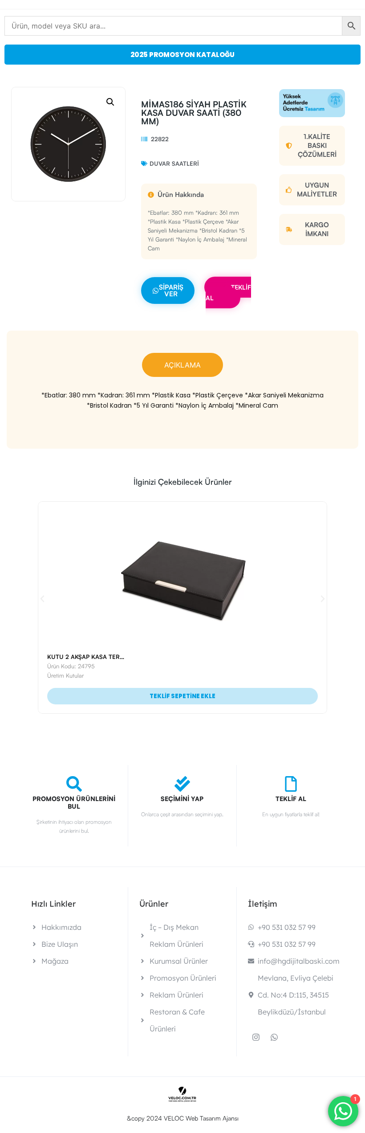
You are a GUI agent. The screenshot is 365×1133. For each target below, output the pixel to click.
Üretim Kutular (65, 675)
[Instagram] (256, 1037)
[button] (110, 102)
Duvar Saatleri (174, 163)
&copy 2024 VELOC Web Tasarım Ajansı (183, 1118)
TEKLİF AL (228, 292)
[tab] (182, 365)
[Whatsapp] (274, 1037)
